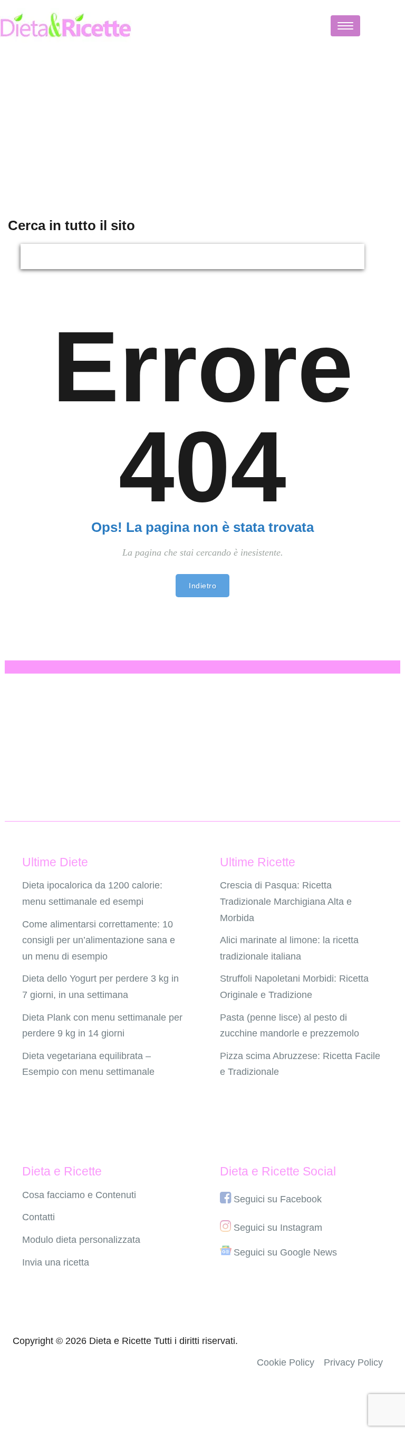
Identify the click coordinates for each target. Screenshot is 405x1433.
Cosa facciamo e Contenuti (79, 1195)
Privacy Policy (353, 1362)
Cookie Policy (285, 1362)
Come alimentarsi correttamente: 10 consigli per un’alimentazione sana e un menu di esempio (98, 940)
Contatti (38, 1217)
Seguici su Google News (285, 1252)
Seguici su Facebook (278, 1199)
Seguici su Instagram (278, 1227)
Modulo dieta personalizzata (81, 1239)
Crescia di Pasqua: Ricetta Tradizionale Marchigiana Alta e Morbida (286, 901)
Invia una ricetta (55, 1262)
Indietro (202, 585)
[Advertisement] (202, 125)
